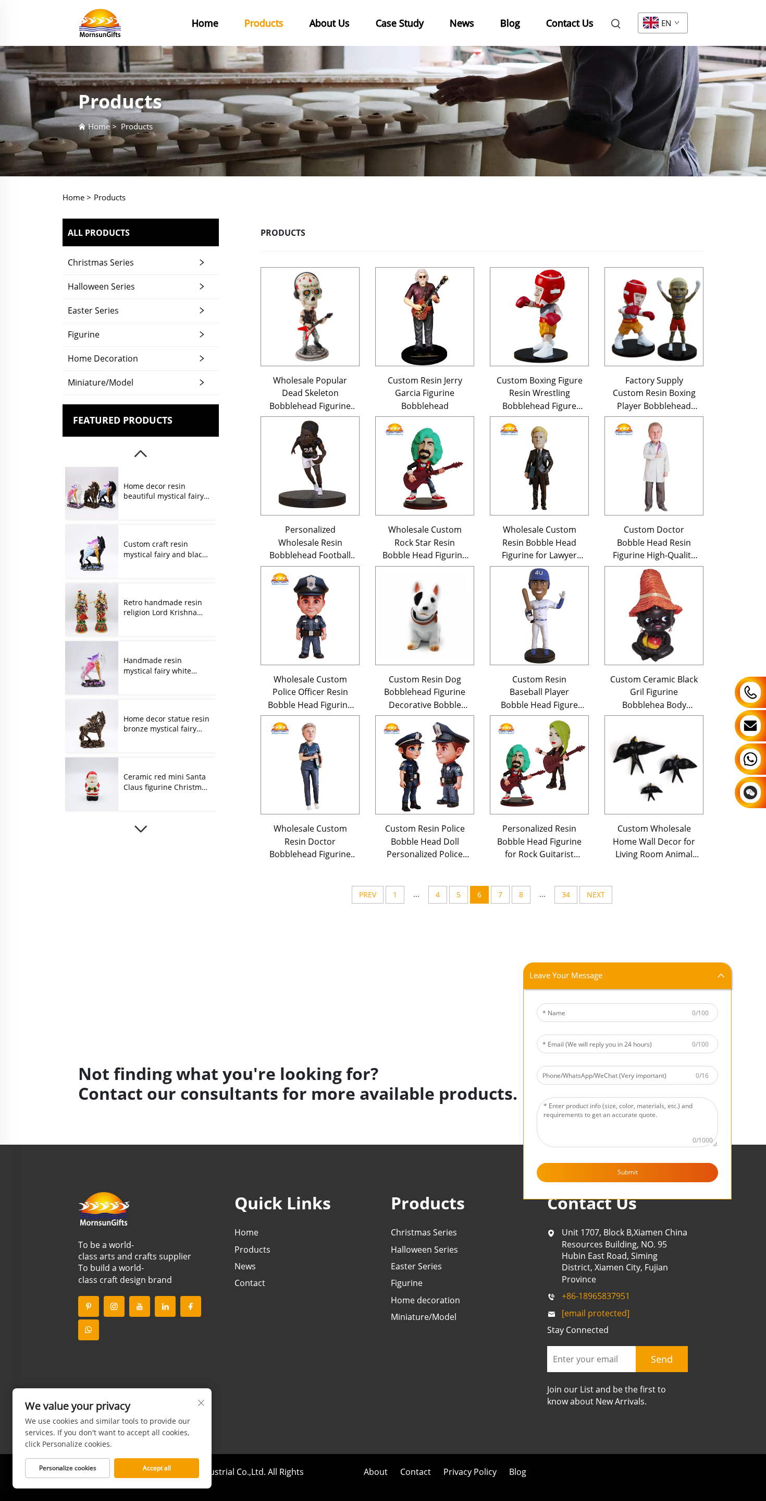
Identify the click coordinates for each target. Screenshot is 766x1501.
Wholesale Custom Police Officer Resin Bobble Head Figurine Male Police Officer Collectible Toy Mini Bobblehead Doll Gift (310, 692)
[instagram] (114, 1306)
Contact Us (570, 23)
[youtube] (139, 1306)
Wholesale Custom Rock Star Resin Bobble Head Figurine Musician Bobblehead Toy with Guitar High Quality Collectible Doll (425, 542)
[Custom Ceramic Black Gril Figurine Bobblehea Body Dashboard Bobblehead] (653, 615)
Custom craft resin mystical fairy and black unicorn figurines (164, 549)
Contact (249, 1283)
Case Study (400, 23)
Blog (510, 23)
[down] (141, 829)
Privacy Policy (470, 1472)
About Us (330, 23)
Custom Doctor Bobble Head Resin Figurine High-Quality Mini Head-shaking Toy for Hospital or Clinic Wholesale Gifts (654, 542)
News (462, 23)
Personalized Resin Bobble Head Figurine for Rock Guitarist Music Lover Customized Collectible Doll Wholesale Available (539, 841)
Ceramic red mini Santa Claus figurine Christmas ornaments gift (166, 782)
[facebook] (190, 1306)
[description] (104, 1208)
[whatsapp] (88, 1329)
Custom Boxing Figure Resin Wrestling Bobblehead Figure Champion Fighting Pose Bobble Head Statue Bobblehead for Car (539, 393)
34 (566, 894)
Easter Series (93, 310)
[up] (141, 454)
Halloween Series (101, 286)
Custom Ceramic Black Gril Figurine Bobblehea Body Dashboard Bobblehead (654, 692)
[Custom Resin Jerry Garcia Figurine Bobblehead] (424, 316)
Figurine (84, 334)
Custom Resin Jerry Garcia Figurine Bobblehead (425, 393)
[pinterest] (88, 1306)
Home (205, 23)
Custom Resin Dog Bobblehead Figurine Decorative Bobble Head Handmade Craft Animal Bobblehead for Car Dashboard (425, 692)
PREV (367, 894)
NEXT (596, 894)
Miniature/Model (100, 382)
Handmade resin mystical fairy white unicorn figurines (157, 665)
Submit (627, 1171)
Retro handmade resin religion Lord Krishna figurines (162, 607)
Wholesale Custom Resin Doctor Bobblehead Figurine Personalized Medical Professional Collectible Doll (310, 841)
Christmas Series (101, 262)
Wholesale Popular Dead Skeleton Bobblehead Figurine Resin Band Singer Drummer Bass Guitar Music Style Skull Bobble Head (310, 393)
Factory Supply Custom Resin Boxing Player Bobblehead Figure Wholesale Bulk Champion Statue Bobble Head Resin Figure (654, 393)
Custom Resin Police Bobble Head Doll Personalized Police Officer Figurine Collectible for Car (425, 841)
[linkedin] (165, 1306)
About (376, 1472)
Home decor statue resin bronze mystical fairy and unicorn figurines (166, 724)
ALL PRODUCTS (99, 232)
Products (263, 23)
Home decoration (103, 358)
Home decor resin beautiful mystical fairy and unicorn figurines (163, 491)
